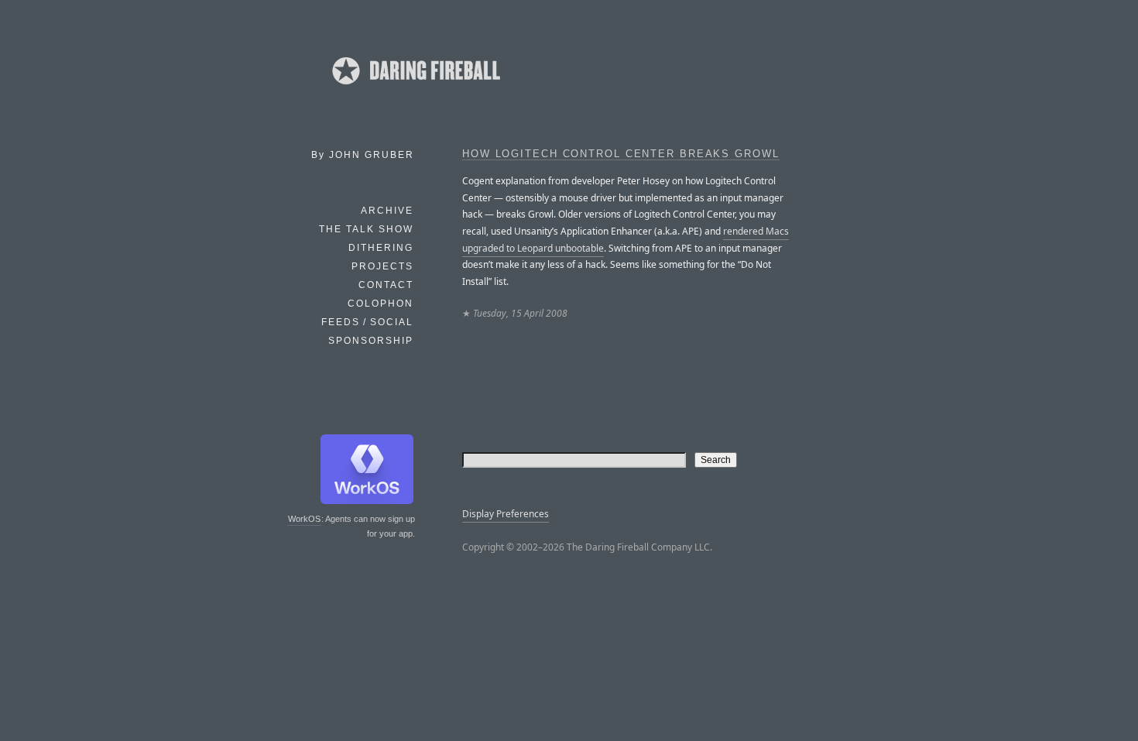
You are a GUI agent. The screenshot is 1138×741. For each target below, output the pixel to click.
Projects (382, 266)
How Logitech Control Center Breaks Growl (621, 154)
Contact (385, 285)
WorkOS (304, 518)
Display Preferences (505, 513)
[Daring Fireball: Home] (415, 89)
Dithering (380, 247)
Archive (387, 210)
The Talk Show (366, 229)
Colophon (380, 303)
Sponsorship (370, 340)
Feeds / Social (367, 322)
